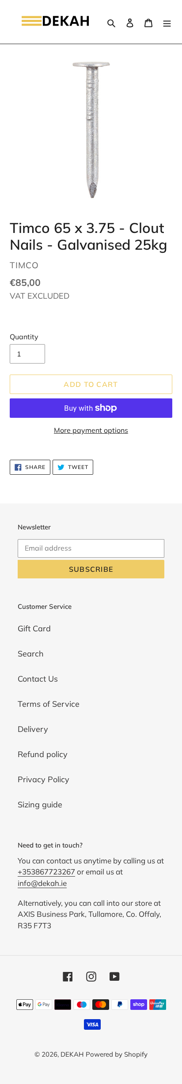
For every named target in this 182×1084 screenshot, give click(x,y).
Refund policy (43, 754)
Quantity (24, 336)
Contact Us (38, 679)
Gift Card (34, 628)
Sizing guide (40, 804)
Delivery (33, 729)
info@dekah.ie (42, 883)
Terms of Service (49, 704)
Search (31, 654)
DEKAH (72, 1054)
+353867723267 (46, 871)
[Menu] (167, 21)
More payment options (91, 430)
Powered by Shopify (117, 1054)
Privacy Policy (43, 779)
